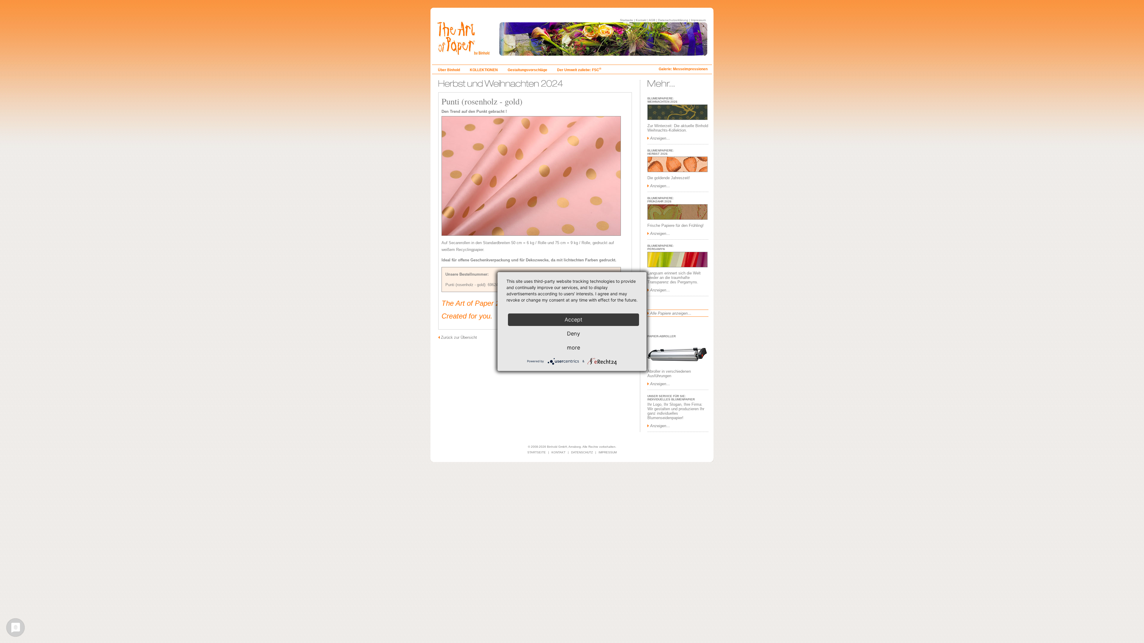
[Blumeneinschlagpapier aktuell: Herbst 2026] (677, 170)
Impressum (698, 20)
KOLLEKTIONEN (484, 70)
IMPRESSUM (608, 452)
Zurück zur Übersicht (459, 337)
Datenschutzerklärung (673, 20)
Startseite (626, 20)
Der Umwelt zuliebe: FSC (579, 70)
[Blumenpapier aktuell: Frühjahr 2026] (677, 218)
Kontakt (641, 20)
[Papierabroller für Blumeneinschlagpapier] (677, 364)
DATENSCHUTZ (582, 452)
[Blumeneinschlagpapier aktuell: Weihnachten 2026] (677, 118)
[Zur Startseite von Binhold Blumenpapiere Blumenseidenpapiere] (572, 54)
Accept (573, 319)
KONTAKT (558, 452)
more (573, 347)
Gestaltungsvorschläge (527, 70)
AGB (652, 20)
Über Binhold (449, 70)
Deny (573, 333)
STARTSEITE (536, 452)
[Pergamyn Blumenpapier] (677, 266)
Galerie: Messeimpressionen (683, 69)
